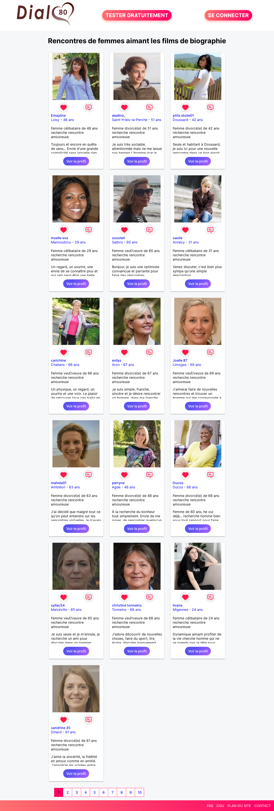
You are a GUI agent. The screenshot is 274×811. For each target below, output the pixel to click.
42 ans (197, 120)
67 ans (128, 364)
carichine (58, 360)
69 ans (195, 364)
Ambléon (58, 487)
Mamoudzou (61, 242)
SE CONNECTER (228, 15)
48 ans (68, 120)
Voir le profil (76, 161)
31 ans (193, 242)
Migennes (180, 609)
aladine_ (118, 115)
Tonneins (119, 609)
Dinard (56, 732)
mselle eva (59, 238)
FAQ (210, 806)
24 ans (197, 609)
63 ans (74, 487)
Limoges (179, 364)
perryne (118, 483)
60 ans (132, 242)
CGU (220, 806)
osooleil (118, 238)
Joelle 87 (180, 360)
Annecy (179, 242)
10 (139, 792)
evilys (116, 360)
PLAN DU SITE (239, 806)
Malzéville (59, 609)
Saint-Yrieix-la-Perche (129, 120)
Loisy (55, 120)
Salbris (117, 242)
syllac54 (58, 605)
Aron (116, 364)
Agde (116, 487)
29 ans (80, 242)
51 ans (156, 120)
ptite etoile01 (183, 115)
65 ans (76, 609)
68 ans (192, 487)
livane (177, 605)
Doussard (180, 120)
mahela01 (59, 483)
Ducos (178, 483)
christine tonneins (127, 605)
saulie (177, 238)
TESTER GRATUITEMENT (137, 15)
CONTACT (262, 806)
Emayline (58, 115)
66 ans (73, 364)
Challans (58, 364)
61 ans (70, 732)
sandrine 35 (60, 728)
